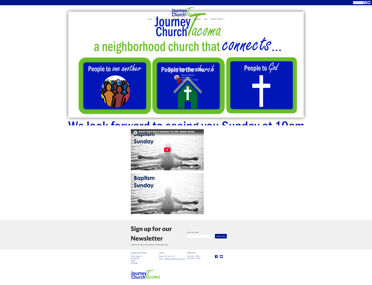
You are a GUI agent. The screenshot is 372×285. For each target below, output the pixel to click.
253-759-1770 (358, 2)
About (157, 19)
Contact (197, 19)
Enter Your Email (192, 232)
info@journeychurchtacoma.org (174, 259)
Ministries (177, 19)
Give (205, 19)
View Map (134, 263)
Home (149, 19)
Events (188, 19)
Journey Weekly (216, 19)
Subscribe (221, 236)
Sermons (166, 19)
